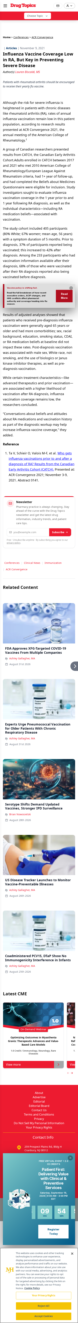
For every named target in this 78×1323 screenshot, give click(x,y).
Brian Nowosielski (20, 814)
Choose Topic (35, 15)
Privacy (39, 1119)
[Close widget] (70, 1157)
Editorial (39, 1101)
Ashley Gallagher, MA (22, 658)
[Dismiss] (71, 288)
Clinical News (32, 563)
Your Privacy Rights (39, 1127)
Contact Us (39, 1110)
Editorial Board (39, 1106)
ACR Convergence (16, 569)
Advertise (39, 1097)
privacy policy (13, 542)
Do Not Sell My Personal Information (39, 1123)
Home (7, 37)
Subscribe (58, 532)
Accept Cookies (43, 1316)
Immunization (53, 563)
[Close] (72, 1254)
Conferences (21, 37)
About (39, 1093)
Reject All (43, 1305)
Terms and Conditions (39, 1114)
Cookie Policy (32, 1288)
